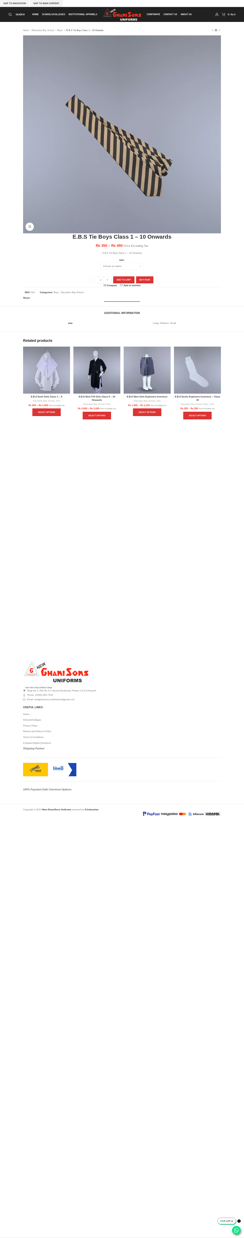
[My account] (217, 14)
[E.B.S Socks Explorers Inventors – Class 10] (197, 370)
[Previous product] (212, 30)
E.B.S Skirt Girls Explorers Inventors (147, 396)
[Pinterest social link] (44, 298)
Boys (60, 30)
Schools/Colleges (32, 719)
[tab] (122, 311)
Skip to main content (46, 3)
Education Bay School (44, 30)
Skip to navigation (14, 3)
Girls (58, 401)
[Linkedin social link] (50, 298)
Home (26, 30)
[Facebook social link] (34, 298)
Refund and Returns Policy (37, 731)
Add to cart (124, 279)
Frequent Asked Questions (37, 743)
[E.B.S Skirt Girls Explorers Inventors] (147, 370)
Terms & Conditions (33, 737)
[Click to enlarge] (30, 227)
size (121, 260)
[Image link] (56, 671)
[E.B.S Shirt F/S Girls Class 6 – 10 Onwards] (96, 370)
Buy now (144, 279)
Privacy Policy (30, 725)
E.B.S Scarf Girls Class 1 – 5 (46, 396)
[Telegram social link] (55, 298)
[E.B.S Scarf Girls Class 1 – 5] (46, 370)
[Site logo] (122, 14)
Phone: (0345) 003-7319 (40, 695)
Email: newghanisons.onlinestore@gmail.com (51, 699)
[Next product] (219, 30)
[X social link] (39, 298)
